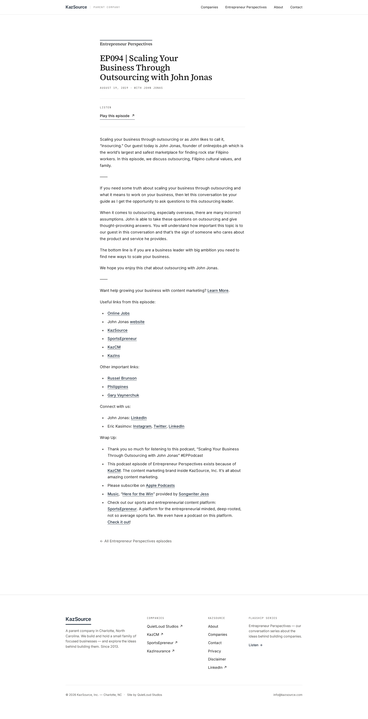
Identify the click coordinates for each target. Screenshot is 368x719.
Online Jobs (119, 313)
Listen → (256, 645)
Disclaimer (217, 659)
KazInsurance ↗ (161, 651)
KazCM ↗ (155, 634)
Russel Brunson (122, 378)
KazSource (118, 330)
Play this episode (117, 116)
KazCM (114, 347)
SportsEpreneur (122, 338)
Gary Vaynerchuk (123, 395)
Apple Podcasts (160, 485)
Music (113, 494)
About (278, 7)
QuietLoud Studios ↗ (165, 626)
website (137, 321)
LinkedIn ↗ (217, 667)
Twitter (160, 426)
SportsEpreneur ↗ (162, 643)
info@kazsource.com (287, 694)
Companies (209, 7)
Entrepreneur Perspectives (246, 7)
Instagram (142, 426)
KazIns (114, 355)
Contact (296, 7)
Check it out (119, 522)
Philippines (118, 386)
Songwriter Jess (194, 494)
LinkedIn (139, 417)
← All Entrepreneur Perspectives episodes (136, 541)
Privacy (214, 651)
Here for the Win (137, 494)
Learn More (218, 290)
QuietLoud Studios (149, 694)
